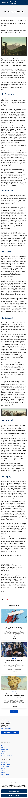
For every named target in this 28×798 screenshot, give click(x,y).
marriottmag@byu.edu (6, 728)
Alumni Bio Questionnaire (10, 732)
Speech (9, 594)
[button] (25, 779)
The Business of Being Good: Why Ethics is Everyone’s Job (14, 628)
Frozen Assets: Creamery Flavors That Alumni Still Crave (14, 695)
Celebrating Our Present (14, 661)
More (14, 711)
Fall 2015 (4, 594)
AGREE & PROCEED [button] (14, 795)
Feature (14, 8)
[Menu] (25, 3)
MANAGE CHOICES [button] (14, 791)
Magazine (16, 594)
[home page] (4, 2)
